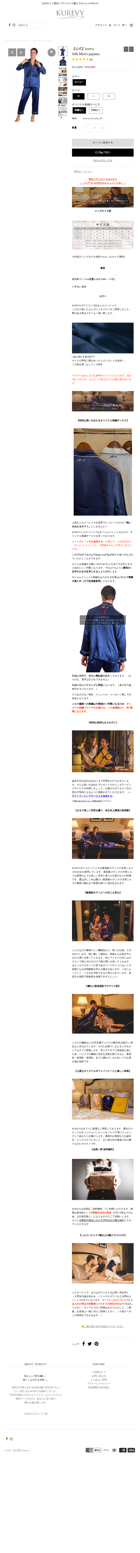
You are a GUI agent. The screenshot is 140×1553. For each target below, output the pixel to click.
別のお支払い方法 (102, 161)
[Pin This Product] (96, 1344)
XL (108, 96)
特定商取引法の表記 (98, 1387)
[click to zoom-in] (52, 52)
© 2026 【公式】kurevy (16, 1450)
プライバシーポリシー (99, 1384)
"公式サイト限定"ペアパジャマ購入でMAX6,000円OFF (70, 3)
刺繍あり (96, 110)
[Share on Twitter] (90, 1344)
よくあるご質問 (98, 1380)
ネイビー (79, 82)
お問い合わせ (99, 1376)
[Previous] (12, 52)
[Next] (21, 52)
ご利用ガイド (99, 1372)
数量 (74, 128)
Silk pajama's (22, 41)
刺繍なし (79, 110)
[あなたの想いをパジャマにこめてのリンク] (103, 401)
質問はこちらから (83, 172)
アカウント (101, 25)
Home (9, 41)
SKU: (74, 119)
